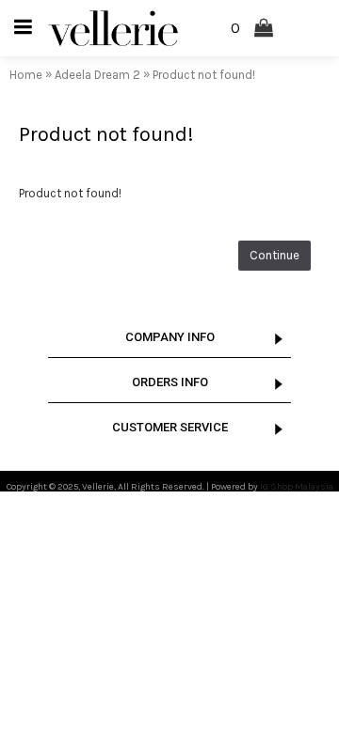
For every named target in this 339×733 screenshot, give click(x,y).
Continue (274, 255)
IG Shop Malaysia (296, 486)
